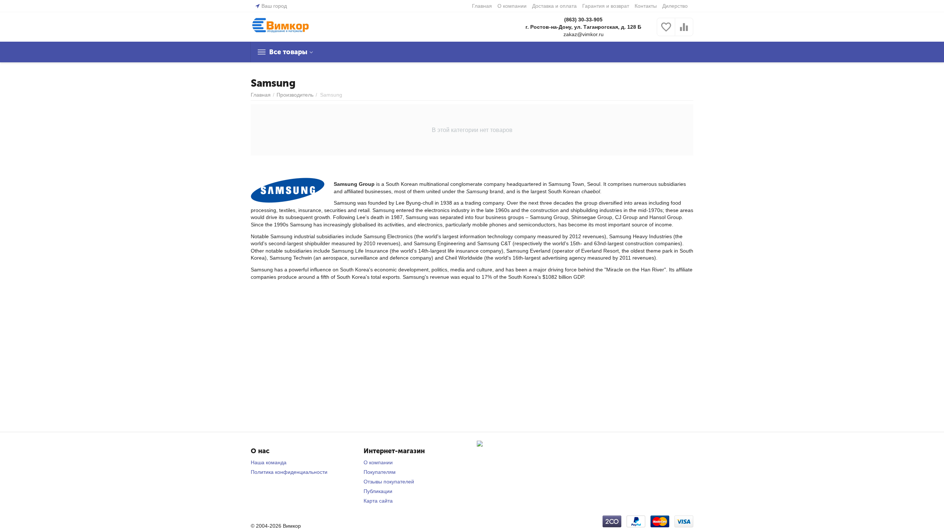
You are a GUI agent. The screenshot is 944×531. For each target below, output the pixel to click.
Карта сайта (378, 501)
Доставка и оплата (554, 6)
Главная (482, 6)
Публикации (378, 491)
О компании (512, 6)
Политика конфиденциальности (289, 472)
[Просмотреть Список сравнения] (684, 31)
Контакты (646, 6)
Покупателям (380, 472)
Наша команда (269, 462)
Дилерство (675, 6)
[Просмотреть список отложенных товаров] (666, 31)
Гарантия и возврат (605, 6)
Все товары (288, 52)
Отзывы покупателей (389, 482)
